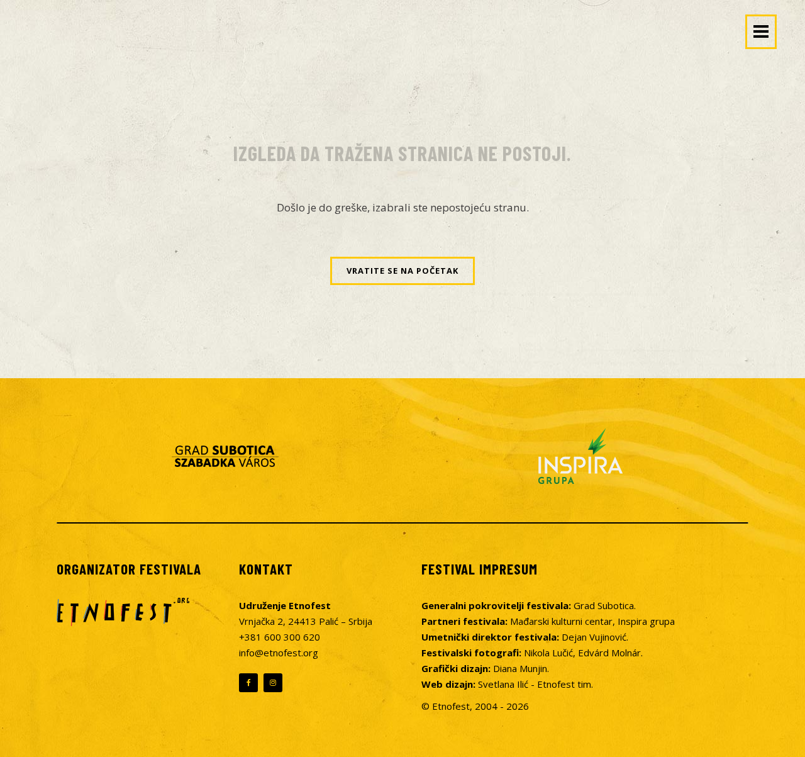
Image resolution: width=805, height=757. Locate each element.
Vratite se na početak (402, 270)
